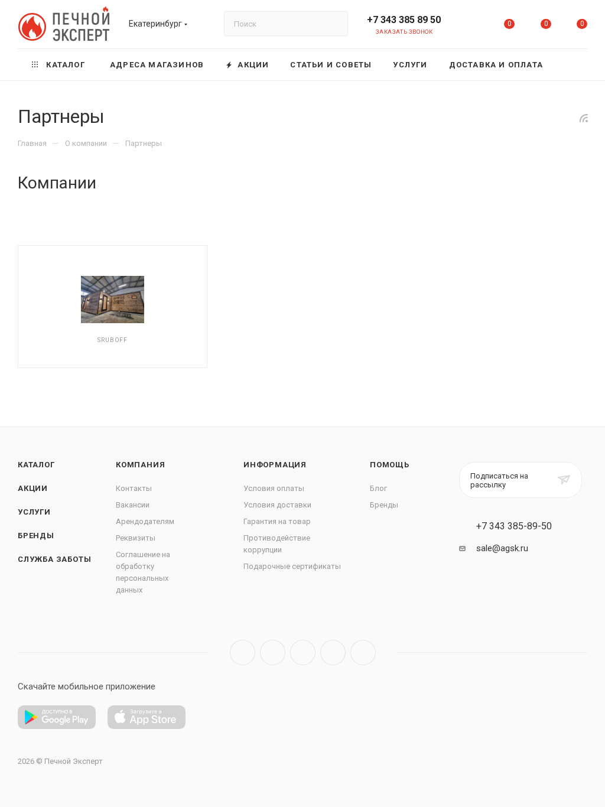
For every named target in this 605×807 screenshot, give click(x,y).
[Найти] (333, 23)
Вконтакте (242, 652)
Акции (33, 488)
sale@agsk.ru (502, 548)
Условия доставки (277, 504)
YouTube (302, 652)
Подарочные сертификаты (292, 566)
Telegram (272, 652)
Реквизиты (135, 537)
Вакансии (132, 504)
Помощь (389, 464)
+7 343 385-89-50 (514, 526)
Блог (378, 488)
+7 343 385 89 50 (404, 19)
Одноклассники (333, 652)
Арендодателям (145, 521)
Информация (275, 464)
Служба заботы (54, 559)
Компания (140, 464)
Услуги (34, 511)
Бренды (36, 535)
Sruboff (112, 340)
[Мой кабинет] (473, 26)
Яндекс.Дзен (363, 652)
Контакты (134, 488)
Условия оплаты (273, 488)
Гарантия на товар (277, 521)
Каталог (36, 464)
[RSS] (584, 118)
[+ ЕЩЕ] (570, 64)
